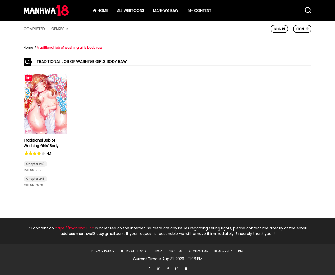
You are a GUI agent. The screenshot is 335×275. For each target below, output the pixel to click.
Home (28, 47)
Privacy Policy (102, 251)
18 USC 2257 (223, 251)
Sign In (279, 29)
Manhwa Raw (165, 10)
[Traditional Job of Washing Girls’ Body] (45, 132)
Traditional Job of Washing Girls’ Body (41, 143)
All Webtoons (130, 10)
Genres (58, 28)
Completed (34, 28)
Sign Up (302, 29)
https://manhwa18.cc (74, 228)
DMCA (158, 251)
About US (176, 251)
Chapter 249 (35, 164)
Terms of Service (134, 251)
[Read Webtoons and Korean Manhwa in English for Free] (46, 14)
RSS (241, 251)
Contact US (198, 251)
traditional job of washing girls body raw (69, 47)
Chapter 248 (35, 179)
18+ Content (199, 10)
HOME (102, 10)
